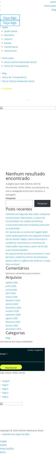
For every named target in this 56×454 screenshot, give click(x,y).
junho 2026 (11, 289)
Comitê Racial (11, 46)
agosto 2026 (12, 282)
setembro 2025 (13, 314)
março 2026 (11, 296)
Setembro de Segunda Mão (15, 434)
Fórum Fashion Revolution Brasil (20, 62)
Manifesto (9, 35)
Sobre (53, 1)
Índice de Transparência (16, 66)
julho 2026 (11, 286)
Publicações (50, 5)
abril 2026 (11, 293)
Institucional (10, 50)
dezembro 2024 (13, 328)
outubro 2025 (12, 311)
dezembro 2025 (13, 307)
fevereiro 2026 (13, 300)
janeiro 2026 (12, 304)
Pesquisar (11, 198)
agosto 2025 (12, 318)
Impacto (8, 39)
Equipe (7, 43)
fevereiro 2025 (13, 321)
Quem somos (10, 31)
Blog (54, 9)
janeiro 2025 (12, 325)
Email (4, 354)
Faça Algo (9, 18)
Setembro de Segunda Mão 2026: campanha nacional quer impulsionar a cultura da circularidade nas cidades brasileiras (28, 218)
